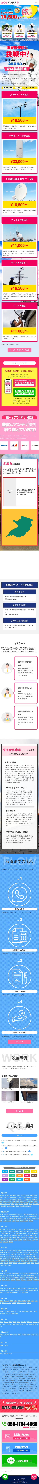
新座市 (9, 1259)
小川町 (24, 1250)
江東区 (31, 1195)
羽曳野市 (13, 1280)
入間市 (14, 1250)
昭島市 (13, 1202)
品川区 (35, 1195)
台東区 (23, 1195)
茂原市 (29, 1240)
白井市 (9, 1235)
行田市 (33, 1252)
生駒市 (3, 1313)
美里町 (35, 1261)
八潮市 (20, 1263)
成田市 (37, 1237)
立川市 (29, 1200)
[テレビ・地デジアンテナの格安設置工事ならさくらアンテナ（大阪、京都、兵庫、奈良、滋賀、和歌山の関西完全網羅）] (10, 2)
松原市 (8, 1280)
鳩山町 (17, 1259)
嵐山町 (2, 1265)
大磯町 (20, 1219)
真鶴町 (26, 1221)
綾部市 (15, 1301)
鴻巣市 (8, 1254)
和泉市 (8, 1278)
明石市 (10, 1288)
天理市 (19, 1311)
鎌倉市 (15, 1214)
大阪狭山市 (29, 1280)
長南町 (6, 1237)
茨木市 (22, 1273)
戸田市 (35, 1256)
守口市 (14, 1275)
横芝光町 (5, 1242)
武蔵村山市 (3, 1206)
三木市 (28, 1288)
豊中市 (17, 1273)
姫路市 (8, 1290)
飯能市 (26, 1259)
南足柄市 (34, 1219)
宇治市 (20, 1301)
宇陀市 (16, 1313)
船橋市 (10, 1240)
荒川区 (35, 1197)
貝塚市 (27, 1278)
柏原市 (3, 1278)
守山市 (6, 1322)
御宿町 (10, 1231)
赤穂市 (16, 1290)
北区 (32, 1197)
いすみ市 (11, 1229)
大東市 (28, 1275)
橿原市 (23, 1311)
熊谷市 (3, 1254)
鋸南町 (6, 1233)
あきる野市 (23, 1206)
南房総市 (20, 1240)
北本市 (29, 1252)
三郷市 (31, 1261)
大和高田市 (7, 1311)
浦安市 (32, 1229)
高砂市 (20, 1288)
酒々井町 (34, 1233)
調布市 (17, 1202)
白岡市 (1, 1256)
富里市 (18, 1237)
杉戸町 (6, 1256)
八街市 (33, 1240)
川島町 (25, 1252)
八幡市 (9, 1303)
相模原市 (33, 1214)
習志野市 (32, 1237)
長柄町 (23, 1237)
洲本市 (11, 1292)
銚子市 (35, 1235)
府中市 (9, 1202)
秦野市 (6, 1219)
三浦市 (24, 1214)
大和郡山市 (13, 1311)
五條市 (32, 1311)
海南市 (7, 1334)
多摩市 (9, 1206)
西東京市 (28, 1206)
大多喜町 (5, 1231)
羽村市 (17, 1206)
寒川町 (15, 1219)
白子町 (5, 1235)
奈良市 (1, 1311)
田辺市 (24, 1334)
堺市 (5, 1273)
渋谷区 (15, 1197)
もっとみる (19, 1111)
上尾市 (1, 1250)
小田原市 (29, 1219)
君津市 (2, 1233)
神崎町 (17, 1233)
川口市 (16, 1252)
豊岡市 (26, 1290)
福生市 (16, 1204)
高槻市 (26, 1273)
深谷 (6, 1261)
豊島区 (28, 1197)
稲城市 (13, 1206)
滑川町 (5, 1259)
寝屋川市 (9, 1275)
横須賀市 (11, 1214)
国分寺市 (7, 1204)
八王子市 (24, 1200)
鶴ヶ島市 (19, 1256)
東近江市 (23, 1322)
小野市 (32, 1288)
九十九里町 (12, 1233)
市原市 (24, 1229)
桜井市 (27, 1311)
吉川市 (28, 1263)
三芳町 (10, 1263)
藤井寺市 (18, 1280)
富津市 (6, 1240)
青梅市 (5, 1202)
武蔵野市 (34, 1200)
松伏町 (27, 1261)
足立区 (10, 1200)
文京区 (18, 1195)
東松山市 (36, 1259)
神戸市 (1, 1288)
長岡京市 (4, 1303)
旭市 (1, 1229)
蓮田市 (13, 1259)
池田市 (9, 1273)
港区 (11, 1195)
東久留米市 (36, 1204)
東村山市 (2, 1204)
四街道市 (11, 1242)
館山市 (27, 1235)
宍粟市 (22, 1292)
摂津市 (34, 1273)
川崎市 (6, 1214)
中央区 (7, 1195)
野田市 (2, 1240)
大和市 (3, 1216)
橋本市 (11, 1334)
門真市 (18, 1275)
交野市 (5, 1275)
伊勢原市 (11, 1219)
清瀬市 (30, 1204)
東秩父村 (31, 1259)
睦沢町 (24, 1240)
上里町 (12, 1252)
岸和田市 (22, 1278)
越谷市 (12, 1254)
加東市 (3, 1290)
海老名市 (8, 1216)
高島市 (5, 1324)
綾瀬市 (17, 1216)
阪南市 (3, 1280)
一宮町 (20, 1229)
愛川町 (22, 1216)
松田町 (9, 1221)
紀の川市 (33, 1334)
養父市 (30, 1290)
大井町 (5, 1221)
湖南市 (18, 1322)
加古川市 (15, 1288)
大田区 (6, 1197)
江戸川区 (19, 1200)
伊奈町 (10, 1250)
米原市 (35, 1322)
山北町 (13, 1221)
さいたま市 (17, 1254)
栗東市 (10, 1322)
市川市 (15, 1229)
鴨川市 (31, 1231)
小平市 (31, 1202)
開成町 (17, 1221)
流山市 (27, 1237)
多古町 (23, 1235)
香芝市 (8, 1313)
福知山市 (6, 1301)
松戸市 (15, 1240)
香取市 (22, 1231)
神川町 (8, 1252)
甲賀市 (13, 1324)
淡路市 (26, 1292)
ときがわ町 (25, 1256)
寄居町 (37, 1263)
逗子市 (20, 1214)
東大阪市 (33, 1275)
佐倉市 (24, 1233)
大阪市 (1, 1273)
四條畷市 (23, 1275)
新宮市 (28, 1334)
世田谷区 (11, 1197)
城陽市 (32, 1301)
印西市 (28, 1229)
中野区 (20, 1197)
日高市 (2, 1261)
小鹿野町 (19, 1250)
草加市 (10, 1256)
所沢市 (30, 1256)
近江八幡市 (29, 1322)
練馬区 (6, 1200)
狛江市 (21, 1204)
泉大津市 (17, 1278)
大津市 (1, 1322)
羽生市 (22, 1259)
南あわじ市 (17, 1292)
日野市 (35, 1202)
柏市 (14, 1231)
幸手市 (27, 1254)
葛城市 (12, 1313)
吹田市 (30, 1273)
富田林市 (23, 1280)
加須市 (3, 1252)
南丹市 (24, 1303)
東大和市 (26, 1204)
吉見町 (32, 1263)
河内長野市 (36, 1280)
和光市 (6, 1265)
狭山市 (31, 1254)
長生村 (1, 1237)
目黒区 (1, 1197)
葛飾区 (14, 1200)
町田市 (22, 1202)
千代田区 (2, 1195)
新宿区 (14, 1195)
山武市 (29, 1233)
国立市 (12, 1204)
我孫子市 (5, 1229)
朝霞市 (6, 1250)
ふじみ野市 (17, 1261)
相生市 (12, 1290)
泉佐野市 (32, 1278)
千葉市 (31, 1235)
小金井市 (26, 1202)
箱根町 (22, 1221)
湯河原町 (31, 1221)
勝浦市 (17, 1231)
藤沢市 (34, 1216)
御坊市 (20, 1334)
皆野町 (1, 1263)
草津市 (9, 1324)
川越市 (20, 1252)
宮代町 (6, 1263)
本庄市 (22, 1261)
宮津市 (24, 1301)
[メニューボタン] (36, 2)
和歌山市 (2, 1334)
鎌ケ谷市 (26, 1231)
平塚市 (30, 1216)
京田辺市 (14, 1303)
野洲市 (14, 1322)
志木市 (35, 1254)
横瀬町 (24, 1263)
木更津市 (36, 1231)
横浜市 (1, 1214)
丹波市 (7, 1292)
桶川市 (28, 1250)
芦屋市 (6, 1288)
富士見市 (11, 1261)
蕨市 (10, 1265)
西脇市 (24, 1288)
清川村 (26, 1216)
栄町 (21, 1233)
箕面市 (13, 1273)
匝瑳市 (13, 1235)
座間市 (13, 1216)
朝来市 (34, 1290)
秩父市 (14, 1256)
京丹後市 (19, 1303)
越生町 (32, 1250)
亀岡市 (28, 1301)
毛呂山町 (15, 1263)
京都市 (1, 1301)
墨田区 (27, 1195)
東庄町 (14, 1237)
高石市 (12, 1278)
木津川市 (29, 1303)
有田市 (15, 1334)
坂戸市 (23, 1254)
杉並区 (24, 1197)
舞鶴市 (11, 1301)
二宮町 (24, 1219)
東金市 (10, 1237)
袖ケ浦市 (18, 1235)
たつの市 (21, 1290)
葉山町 (28, 1214)
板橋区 (1, 1200)
